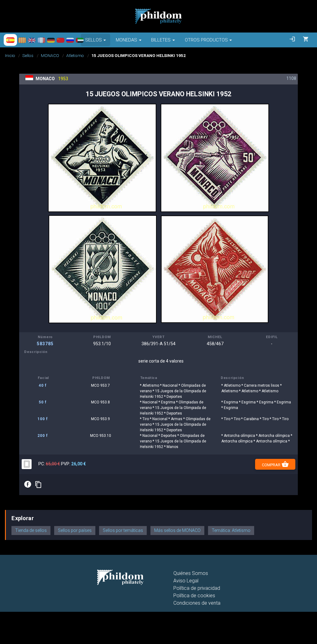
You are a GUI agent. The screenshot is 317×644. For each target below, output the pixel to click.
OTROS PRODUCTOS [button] (206, 40)
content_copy (38, 484)
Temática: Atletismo (231, 530)
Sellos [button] (93, 40)
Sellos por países (75, 530)
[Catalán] (22, 40)
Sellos (27, 55)
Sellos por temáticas (123, 530)
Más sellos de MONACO (177, 530)
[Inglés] (31, 40)
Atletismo (75, 55)
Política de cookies (194, 595)
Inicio (10, 55)
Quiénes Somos (190, 573)
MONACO (50, 55)
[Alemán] (50, 40)
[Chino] (60, 40)
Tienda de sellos (31, 530)
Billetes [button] (161, 40)
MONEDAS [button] (126, 40)
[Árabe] (79, 40)
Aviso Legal (185, 581)
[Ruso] (70, 40)
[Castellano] (10, 40)
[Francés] (41, 40)
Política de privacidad (196, 588)
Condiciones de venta (196, 603)
